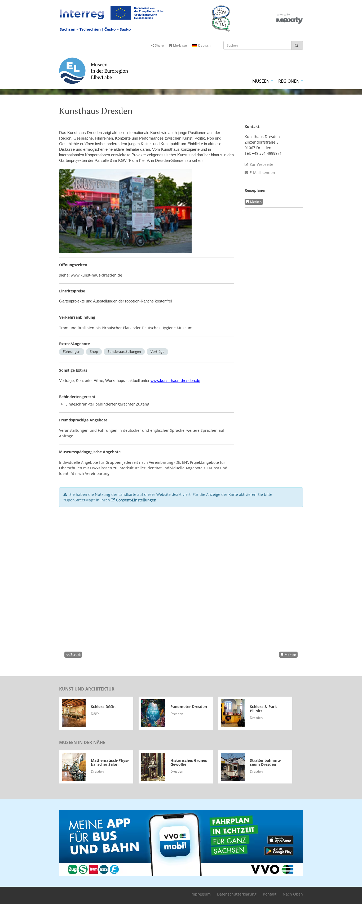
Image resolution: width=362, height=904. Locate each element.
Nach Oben (293, 894)
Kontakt (269, 894)
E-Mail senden (262, 172)
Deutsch (204, 45)
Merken (256, 201)
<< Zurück (73, 654)
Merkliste (180, 45)
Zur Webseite (261, 164)
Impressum (201, 894)
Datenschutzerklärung (237, 894)
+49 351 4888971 (267, 153)
